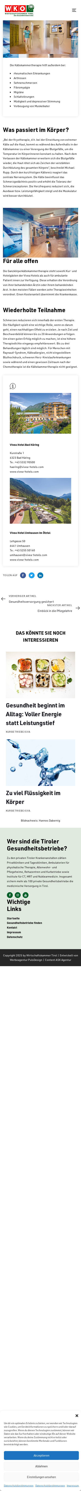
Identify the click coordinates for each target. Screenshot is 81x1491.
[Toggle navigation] (64, 10)
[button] (77, 1416)
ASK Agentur (63, 959)
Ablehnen (41, 1466)
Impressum (73, 1485)
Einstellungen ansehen (41, 1477)
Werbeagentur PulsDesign (26, 959)
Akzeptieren (41, 1455)
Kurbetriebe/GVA (18, 731)
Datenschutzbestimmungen (18, 1485)
